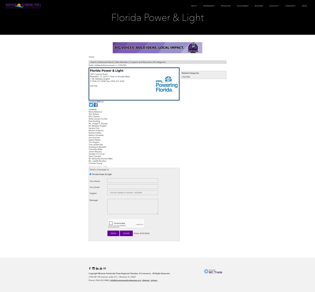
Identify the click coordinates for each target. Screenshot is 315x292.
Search (94, 62)
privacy (154, 280)
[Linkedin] (97, 268)
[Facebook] (90, 268)
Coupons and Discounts (140, 62)
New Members (121, 62)
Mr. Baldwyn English (101, 79)
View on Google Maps (120, 76)
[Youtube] (101, 268)
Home (91, 57)
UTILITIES (186, 77)
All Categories (159, 62)
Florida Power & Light (106, 70)
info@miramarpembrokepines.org (125, 280)
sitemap (145, 280)
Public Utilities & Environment (102, 65)
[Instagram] (93, 268)
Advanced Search (106, 62)
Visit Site (93, 86)
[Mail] (104, 268)
